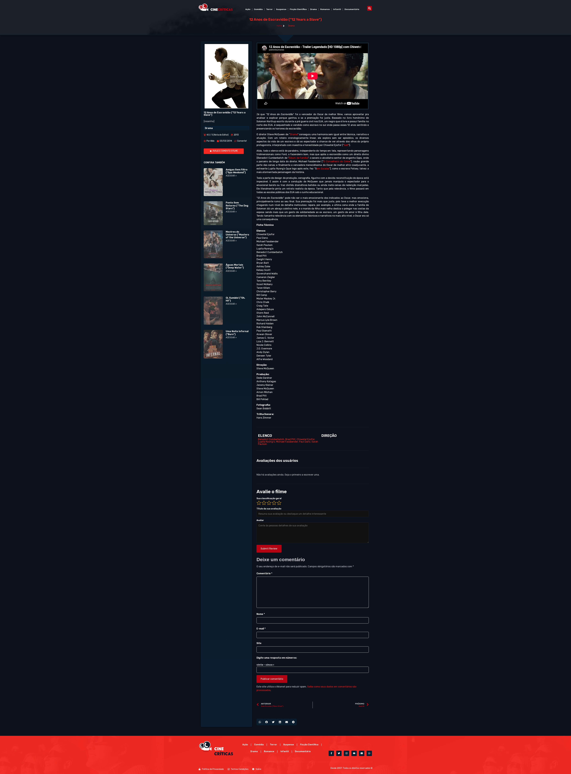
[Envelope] (361, 753)
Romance (325, 9)
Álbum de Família (298, 157)
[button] (369, 8)
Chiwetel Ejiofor (305, 439)
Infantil (337, 9)
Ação (247, 9)
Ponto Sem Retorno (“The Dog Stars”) (237, 205)
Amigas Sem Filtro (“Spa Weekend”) (236, 171)
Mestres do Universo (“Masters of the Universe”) (237, 234)
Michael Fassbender (287, 441)
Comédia (258, 9)
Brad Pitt (290, 439)
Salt (346, 145)
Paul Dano (304, 441)
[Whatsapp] (369, 753)
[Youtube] (354, 753)
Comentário (264, 573)
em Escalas (323, 168)
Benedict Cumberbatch (271, 439)
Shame (294, 134)
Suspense (281, 9)
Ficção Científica (298, 9)
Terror (269, 9)
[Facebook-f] (331, 753)
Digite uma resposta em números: (277, 657)
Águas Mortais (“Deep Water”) (235, 266)
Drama (313, 9)
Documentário (352, 9)
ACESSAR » (231, 175)
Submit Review (269, 548)
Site (259, 643)
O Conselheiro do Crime (336, 161)
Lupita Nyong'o (266, 441)
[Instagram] (346, 753)
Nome (261, 614)
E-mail (261, 628)
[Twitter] (339, 753)
